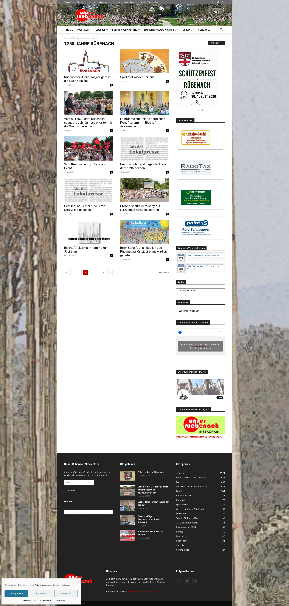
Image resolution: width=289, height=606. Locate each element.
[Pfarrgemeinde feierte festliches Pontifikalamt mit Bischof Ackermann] (144, 103)
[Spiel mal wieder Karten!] (144, 61)
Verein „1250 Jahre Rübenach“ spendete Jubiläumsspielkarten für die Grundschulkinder (88, 122)
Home (69, 29)
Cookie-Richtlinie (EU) (149, 2)
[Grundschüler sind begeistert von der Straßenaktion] (144, 148)
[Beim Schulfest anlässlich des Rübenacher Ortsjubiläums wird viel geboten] (144, 232)
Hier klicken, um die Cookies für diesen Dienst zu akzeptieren (200, 346)
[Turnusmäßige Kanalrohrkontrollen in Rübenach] (127, 520)
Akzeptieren (16, 593)
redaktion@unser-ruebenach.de (144, 591)
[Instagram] (217, 2)
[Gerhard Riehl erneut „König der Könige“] (127, 505)
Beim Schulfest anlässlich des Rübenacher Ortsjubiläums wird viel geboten (144, 251)
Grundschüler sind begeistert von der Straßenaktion (143, 166)
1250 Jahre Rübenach (80, 38)
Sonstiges (204, 29)
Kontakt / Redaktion (130, 2)
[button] (221, 30)
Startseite (92, 2)
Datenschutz (45, 600)
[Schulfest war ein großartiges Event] (88, 148)
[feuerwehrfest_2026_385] (200, 78)
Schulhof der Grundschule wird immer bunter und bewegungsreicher (153, 490)
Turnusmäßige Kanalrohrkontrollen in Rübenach (149, 519)
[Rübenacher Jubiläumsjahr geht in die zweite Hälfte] (88, 61)
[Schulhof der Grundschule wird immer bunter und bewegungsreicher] (127, 490)
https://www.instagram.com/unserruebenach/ (199, 436)
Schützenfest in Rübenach (151, 472)
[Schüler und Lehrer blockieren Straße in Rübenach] (88, 190)
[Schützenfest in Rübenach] (127, 476)
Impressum (60, 600)
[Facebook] (212, 2)
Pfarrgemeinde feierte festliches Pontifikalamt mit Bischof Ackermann (142, 122)
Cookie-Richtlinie (28, 600)
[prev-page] (66, 272)
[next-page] (110, 272)
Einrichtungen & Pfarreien (160, 29)
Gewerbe (100, 29)
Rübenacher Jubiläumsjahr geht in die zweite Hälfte (87, 79)
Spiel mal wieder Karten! (137, 77)
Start (66, 38)
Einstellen (66, 593)
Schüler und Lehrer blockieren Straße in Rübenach (84, 208)
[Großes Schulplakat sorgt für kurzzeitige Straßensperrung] (144, 190)
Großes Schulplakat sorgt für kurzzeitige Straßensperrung (140, 208)
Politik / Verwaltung (124, 29)
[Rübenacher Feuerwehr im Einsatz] (127, 535)
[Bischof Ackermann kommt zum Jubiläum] (88, 232)
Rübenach (83, 29)
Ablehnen (41, 593)
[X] (222, 2)
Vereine (187, 29)
